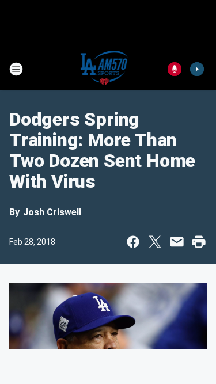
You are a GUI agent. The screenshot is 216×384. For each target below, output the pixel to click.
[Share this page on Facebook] (133, 242)
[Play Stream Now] (197, 69)
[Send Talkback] (174, 69)
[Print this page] (199, 242)
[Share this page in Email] (177, 242)
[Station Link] (104, 69)
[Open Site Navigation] (16, 69)
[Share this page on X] (155, 242)
